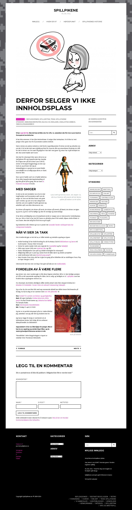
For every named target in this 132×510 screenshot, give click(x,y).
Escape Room (95, 193)
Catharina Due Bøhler (45, 300)
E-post (41, 402)
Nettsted (64, 402)
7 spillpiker (70, 276)
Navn (18, 402)
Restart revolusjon (98, 226)
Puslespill (104, 218)
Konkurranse (95, 209)
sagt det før (24, 133)
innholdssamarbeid (25, 124)
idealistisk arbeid (67, 122)
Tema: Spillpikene (58, 119)
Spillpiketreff (95, 238)
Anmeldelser (95, 189)
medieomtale (61, 264)
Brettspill (107, 189)
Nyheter (111, 213)
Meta (103, 213)
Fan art (106, 193)
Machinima (94, 213)
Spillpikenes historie (92, 22)
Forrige (21, 348)
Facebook (19, 452)
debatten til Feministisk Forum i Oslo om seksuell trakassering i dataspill (40, 285)
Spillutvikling (95, 242)
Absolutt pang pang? (43, 255)
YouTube (18, 456)
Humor (92, 205)
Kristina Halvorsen (38, 298)
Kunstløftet (53, 246)
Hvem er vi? (51, 22)
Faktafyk (64, 246)
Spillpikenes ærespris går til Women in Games (98, 475)
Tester (108, 250)
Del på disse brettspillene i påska (94, 458)
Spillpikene (66, 10)
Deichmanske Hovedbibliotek (29, 305)
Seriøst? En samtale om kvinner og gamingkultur (35, 296)
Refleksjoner (33, 119)
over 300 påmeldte (50, 292)
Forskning (94, 197)
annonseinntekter (33, 122)
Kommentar (21, 379)
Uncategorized (96, 254)
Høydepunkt (69, 22)
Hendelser (94, 201)
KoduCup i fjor (41, 248)
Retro (111, 226)
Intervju (102, 205)
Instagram (19, 450)
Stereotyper (109, 242)
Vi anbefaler (110, 254)
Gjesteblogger (107, 197)
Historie (104, 201)
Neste (76, 348)
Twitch (18, 458)
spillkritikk (45, 119)
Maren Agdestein (98, 119)
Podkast (93, 218)
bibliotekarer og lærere (68, 242)
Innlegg (35, 22)
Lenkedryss (108, 209)
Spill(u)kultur (95, 234)
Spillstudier (108, 238)
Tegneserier (94, 246)
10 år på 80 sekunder (91, 479)
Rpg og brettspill (96, 230)
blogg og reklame (50, 122)
